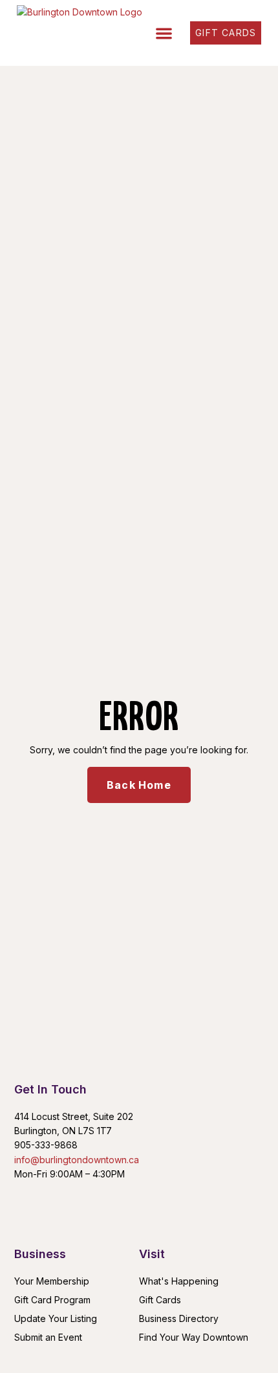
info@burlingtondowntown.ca (76, 1159)
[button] (164, 33)
